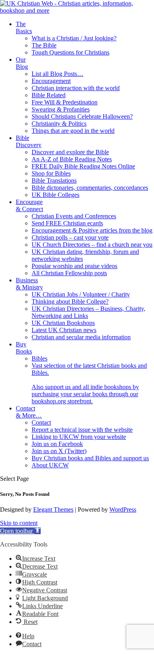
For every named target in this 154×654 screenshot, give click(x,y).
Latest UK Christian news (64, 330)
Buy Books (24, 348)
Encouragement (51, 80)
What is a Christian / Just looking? (74, 38)
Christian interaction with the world (76, 88)
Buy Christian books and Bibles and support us (90, 458)
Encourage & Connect (29, 205)
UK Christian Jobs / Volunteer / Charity (81, 294)
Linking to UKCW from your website (79, 436)
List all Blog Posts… (57, 73)
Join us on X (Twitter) (59, 451)
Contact (41, 422)
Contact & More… (29, 412)
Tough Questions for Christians (70, 52)
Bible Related (49, 95)
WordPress (122, 509)
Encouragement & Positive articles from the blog (92, 230)
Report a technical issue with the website (82, 429)
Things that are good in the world (73, 130)
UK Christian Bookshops (63, 322)
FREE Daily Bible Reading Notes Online (83, 166)
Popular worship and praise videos (74, 266)
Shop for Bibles (51, 173)
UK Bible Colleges (55, 194)
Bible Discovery (28, 141)
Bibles (39, 358)
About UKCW (50, 465)
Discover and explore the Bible (70, 152)
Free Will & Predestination (65, 102)
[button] (20, 530)
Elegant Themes (53, 509)
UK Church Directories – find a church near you (92, 244)
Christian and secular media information (81, 337)
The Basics (24, 27)
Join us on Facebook (57, 443)
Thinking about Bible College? (70, 301)
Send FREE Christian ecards (67, 223)
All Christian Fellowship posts (69, 273)
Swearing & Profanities (61, 109)
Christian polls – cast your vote (70, 237)
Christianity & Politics (59, 123)
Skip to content (19, 523)
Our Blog (22, 63)
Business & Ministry (29, 284)
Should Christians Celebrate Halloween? (82, 116)
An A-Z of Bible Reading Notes (72, 159)
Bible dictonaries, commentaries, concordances (90, 187)
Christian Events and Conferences (74, 216)
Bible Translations (54, 180)
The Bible (44, 45)
